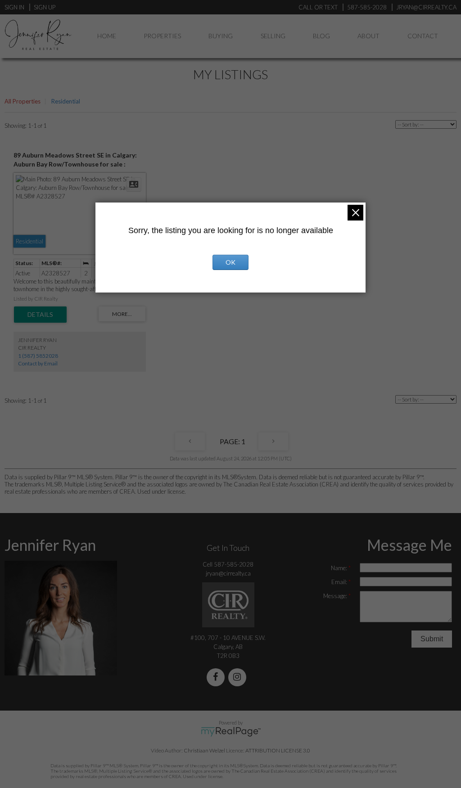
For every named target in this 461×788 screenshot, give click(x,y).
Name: (339, 568)
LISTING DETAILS (40, 314)
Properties (162, 36)
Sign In (14, 7)
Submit (431, 639)
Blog (321, 36)
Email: (339, 581)
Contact (422, 36)
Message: (335, 595)
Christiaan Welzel (204, 750)
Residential (65, 101)
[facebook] (217, 677)
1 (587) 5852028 (38, 355)
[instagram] (239, 677)
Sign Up (44, 7)
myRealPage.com (230, 731)
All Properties (23, 101)
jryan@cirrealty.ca (228, 573)
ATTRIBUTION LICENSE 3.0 (277, 750)
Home (106, 36)
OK (230, 262)
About (368, 36)
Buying (220, 36)
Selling (273, 36)
